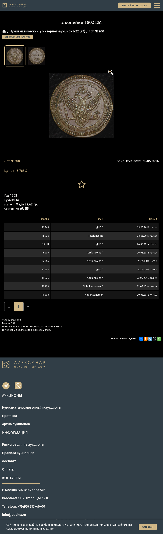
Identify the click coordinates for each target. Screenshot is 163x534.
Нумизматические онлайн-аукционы (31, 408)
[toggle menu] (157, 5)
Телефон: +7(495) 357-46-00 (23, 506)
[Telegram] (150, 339)
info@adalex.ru (14, 515)
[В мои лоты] (81, 184)
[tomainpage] (15, 5)
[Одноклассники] (146, 339)
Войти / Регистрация (134, 5)
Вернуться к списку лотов (17, 37)
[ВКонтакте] (141, 339)
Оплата (8, 469)
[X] (154, 339)
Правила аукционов (18, 453)
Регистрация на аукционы (23, 445)
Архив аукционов (16, 424)
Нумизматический (24, 31)
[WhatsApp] (159, 339)
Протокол (9, 416)
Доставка (9, 461)
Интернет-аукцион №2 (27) (63, 31)
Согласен (147, 526)
